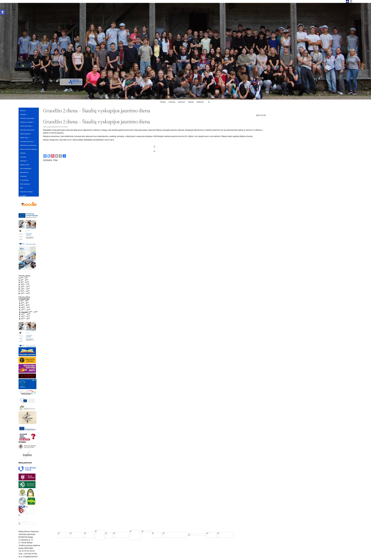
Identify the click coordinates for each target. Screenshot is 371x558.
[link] (2, 12)
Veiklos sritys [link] (24, 137)
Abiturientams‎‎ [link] (24, 172)
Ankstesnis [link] (47, 160)
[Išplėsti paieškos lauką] (209, 102)
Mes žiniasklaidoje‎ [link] (25, 168)
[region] (185, 51)
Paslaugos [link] (23, 161)
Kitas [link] (55, 160)
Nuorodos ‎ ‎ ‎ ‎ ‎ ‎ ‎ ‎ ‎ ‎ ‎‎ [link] (25, 157)
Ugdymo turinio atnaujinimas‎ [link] (24, 165)
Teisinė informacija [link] (25, 126)
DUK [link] (21, 188)
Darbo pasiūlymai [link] (25, 133)
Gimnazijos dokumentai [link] (27, 130)
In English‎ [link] (23, 195)
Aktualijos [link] (23, 114)
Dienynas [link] (23, 110)
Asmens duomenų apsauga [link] (28, 149)
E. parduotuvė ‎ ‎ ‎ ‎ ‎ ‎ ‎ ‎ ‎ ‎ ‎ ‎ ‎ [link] (27, 180)
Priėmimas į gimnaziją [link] (26, 118)
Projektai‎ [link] (22, 153)
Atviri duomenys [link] (25, 184)
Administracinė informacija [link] (28, 145)
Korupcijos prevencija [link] (26, 141)
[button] (3, 51)
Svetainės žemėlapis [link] (26, 191)
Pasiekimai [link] (23, 176)
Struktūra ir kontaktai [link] (26, 122)
